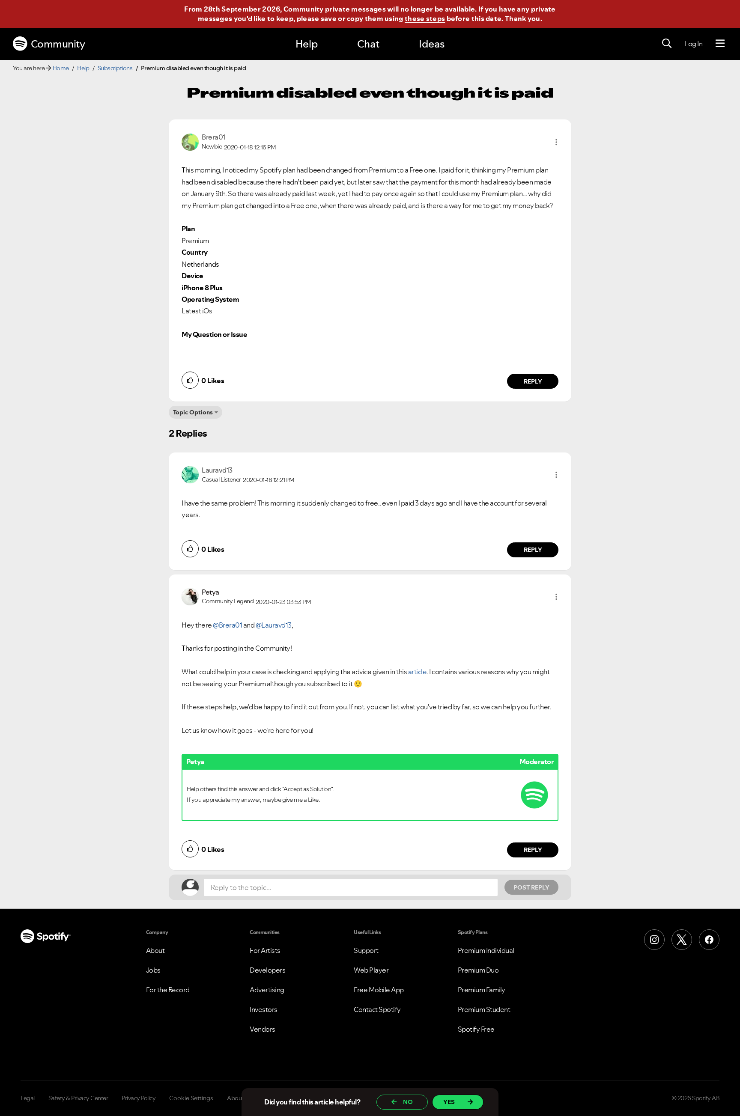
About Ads (241, 1098)
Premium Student (484, 1009)
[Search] (666, 43)
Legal (28, 1098)
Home (61, 68)
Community (58, 44)
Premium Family (481, 989)
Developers (267, 970)
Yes (449, 1102)
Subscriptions (115, 68)
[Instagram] (654, 939)
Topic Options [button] (193, 412)
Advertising (267, 989)
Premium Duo (478, 970)
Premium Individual (486, 950)
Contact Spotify (377, 1009)
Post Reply (531, 887)
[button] (556, 142)
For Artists (265, 950)
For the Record (168, 989)
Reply (533, 381)
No (408, 1102)
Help (306, 44)
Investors (264, 1009)
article (417, 671)
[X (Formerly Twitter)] (681, 939)
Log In (693, 43)
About (155, 950)
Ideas (432, 44)
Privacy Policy (138, 1098)
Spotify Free (476, 1029)
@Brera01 (227, 625)
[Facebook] (709, 939)
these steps (425, 18)
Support (366, 950)
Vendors (262, 1029)
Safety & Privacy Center (78, 1098)
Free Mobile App (379, 989)
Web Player (371, 970)
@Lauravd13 (274, 625)
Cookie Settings (191, 1098)
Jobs (153, 970)
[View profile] (190, 141)
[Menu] (720, 44)
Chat (368, 44)
